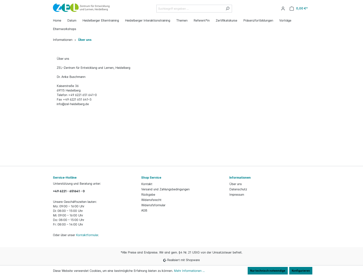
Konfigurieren (301, 270)
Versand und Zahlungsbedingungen (165, 189)
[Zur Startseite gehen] (81, 7)
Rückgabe (148, 194)
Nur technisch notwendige (267, 270)
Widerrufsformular (153, 205)
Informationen (240, 177)
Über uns (235, 184)
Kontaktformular (87, 235)
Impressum (236, 194)
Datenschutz (238, 189)
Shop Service (151, 177)
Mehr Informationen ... (189, 271)
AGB (144, 210)
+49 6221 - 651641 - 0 (69, 191)
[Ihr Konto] (283, 8)
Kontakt (146, 184)
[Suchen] (227, 8)
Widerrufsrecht (151, 200)
